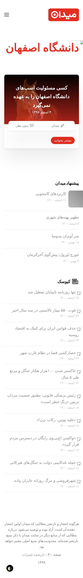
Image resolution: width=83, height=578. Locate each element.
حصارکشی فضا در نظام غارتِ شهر (48, 353)
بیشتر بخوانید (63, 140)
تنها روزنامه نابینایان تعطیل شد (52, 292)
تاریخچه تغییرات (33, 554)
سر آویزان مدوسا (65, 236)
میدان (55, 125)
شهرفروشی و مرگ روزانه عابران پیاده (45, 480)
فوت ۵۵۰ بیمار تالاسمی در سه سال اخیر (44, 310)
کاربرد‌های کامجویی (51, 194)
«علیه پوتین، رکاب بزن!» (56, 420)
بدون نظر (22, 125)
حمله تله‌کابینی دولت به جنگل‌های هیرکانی (43, 462)
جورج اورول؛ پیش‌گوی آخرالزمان (53, 255)
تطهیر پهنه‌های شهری (62, 217)
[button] (6, 15)
